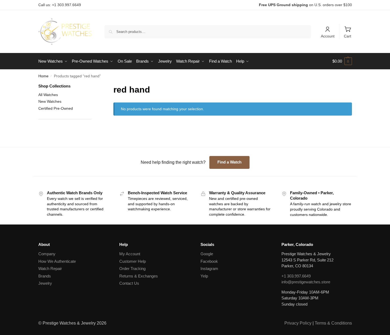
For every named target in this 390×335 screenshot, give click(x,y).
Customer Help (132, 261)
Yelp (204, 276)
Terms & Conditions (333, 323)
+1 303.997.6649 (296, 276)
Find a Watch (229, 162)
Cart (347, 36)
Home (43, 76)
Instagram (209, 268)
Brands (44, 276)
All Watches (48, 95)
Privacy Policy (297, 323)
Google (206, 254)
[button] (342, 61)
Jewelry (45, 283)
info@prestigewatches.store (305, 282)
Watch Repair (50, 268)
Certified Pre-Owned (55, 108)
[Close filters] (93, 86)
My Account (129, 254)
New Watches (49, 101)
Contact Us (129, 283)
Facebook (209, 261)
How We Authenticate (57, 261)
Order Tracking (132, 268)
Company (46, 254)
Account (328, 36)
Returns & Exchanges (138, 276)
